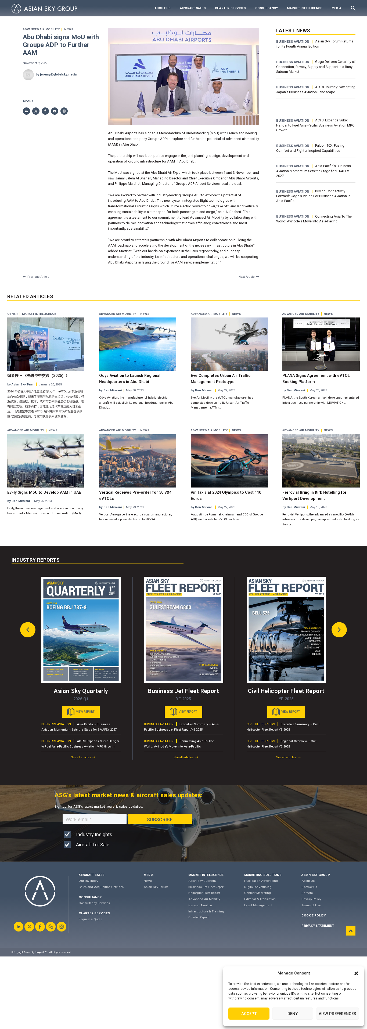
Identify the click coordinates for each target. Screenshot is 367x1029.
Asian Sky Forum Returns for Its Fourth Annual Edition (314, 43)
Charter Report (198, 917)
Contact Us (309, 887)
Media (336, 8)
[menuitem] (162, 8)
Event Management (258, 905)
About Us (163, 8)
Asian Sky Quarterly (202, 881)
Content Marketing (257, 893)
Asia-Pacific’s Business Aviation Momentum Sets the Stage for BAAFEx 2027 (313, 171)
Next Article (246, 277)
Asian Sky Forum (156, 887)
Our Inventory (88, 881)
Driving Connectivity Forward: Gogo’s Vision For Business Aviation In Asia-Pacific (313, 196)
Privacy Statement (317, 925)
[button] (356, 973)
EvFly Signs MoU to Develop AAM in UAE (44, 492)
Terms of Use (311, 905)
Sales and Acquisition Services (101, 887)
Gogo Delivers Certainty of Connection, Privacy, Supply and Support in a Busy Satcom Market (315, 67)
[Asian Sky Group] (44, 8)
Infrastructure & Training (206, 911)
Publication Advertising (261, 881)
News (68, 29)
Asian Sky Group (315, 875)
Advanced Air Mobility (41, 29)
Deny (292, 1013)
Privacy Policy (311, 899)
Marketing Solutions (262, 875)
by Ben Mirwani (110, 390)
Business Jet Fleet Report (206, 887)
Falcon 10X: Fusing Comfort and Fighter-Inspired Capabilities (310, 148)
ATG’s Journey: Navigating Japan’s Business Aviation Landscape (315, 89)
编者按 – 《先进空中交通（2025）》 (38, 375)
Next (339, 630)
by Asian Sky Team (20, 384)
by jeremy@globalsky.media (56, 74)
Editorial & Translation (260, 899)
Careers (307, 893)
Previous (28, 630)
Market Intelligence (304, 8)
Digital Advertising (257, 887)
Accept (249, 1013)
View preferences (337, 1013)
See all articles (81, 757)
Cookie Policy (313, 915)
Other (12, 313)
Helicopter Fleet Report (204, 893)
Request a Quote (90, 919)
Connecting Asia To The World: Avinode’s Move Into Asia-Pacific (314, 218)
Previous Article (38, 277)
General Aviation (200, 905)
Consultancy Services (94, 903)
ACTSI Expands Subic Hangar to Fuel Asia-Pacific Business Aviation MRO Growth (315, 125)
